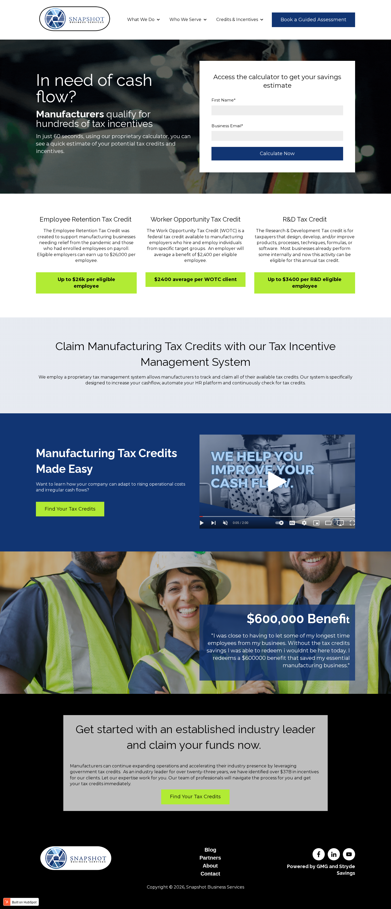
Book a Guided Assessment (313, 20)
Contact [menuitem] (210, 874)
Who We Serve (185, 19)
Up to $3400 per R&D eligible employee (305, 283)
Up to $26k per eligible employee (86, 283)
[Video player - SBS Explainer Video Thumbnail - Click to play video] (277, 482)
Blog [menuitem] (210, 850)
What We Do (141, 19)
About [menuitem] (210, 866)
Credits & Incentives (237, 19)
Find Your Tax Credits (70, 509)
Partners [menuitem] (210, 858)
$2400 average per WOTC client (195, 279)
